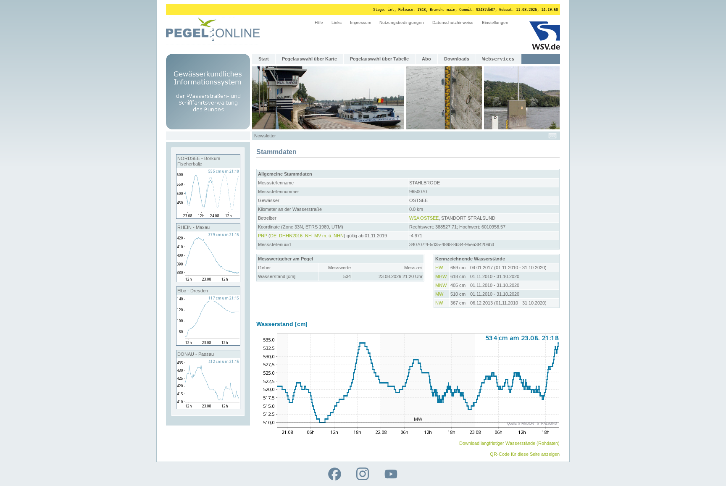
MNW (441, 285)
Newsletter (265, 135)
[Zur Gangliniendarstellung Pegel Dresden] (208, 343)
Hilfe (319, 22)
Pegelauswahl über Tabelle (379, 58)
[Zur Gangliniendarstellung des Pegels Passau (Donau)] (208, 407)
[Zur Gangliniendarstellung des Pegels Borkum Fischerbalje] (208, 216)
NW (439, 302)
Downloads (456, 58)
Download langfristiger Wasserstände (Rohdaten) (509, 443)
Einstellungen (495, 22)
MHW (441, 276)
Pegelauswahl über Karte (309, 58)
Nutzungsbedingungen (401, 22)
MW (439, 294)
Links (336, 22)
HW (439, 267)
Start (263, 58)
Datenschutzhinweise (452, 22)
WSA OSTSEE (424, 218)
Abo (426, 58)
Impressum (360, 22)
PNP (262, 235)
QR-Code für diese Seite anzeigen (525, 454)
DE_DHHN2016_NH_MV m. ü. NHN (307, 235)
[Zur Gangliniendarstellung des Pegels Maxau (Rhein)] (208, 280)
